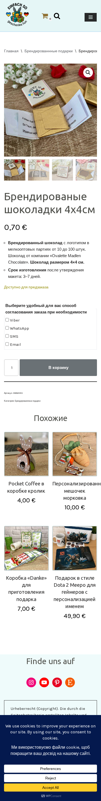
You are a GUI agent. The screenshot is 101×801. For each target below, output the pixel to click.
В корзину (58, 367)
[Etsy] (70, 682)
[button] (88, 72)
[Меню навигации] (90, 17)
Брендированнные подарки (49, 51)
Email (15, 344)
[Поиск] (57, 15)
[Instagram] (31, 682)
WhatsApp (19, 328)
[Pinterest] (57, 682)
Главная (11, 51)
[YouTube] (44, 682)
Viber (14, 320)
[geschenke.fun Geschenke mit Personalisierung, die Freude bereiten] (17, 14)
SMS (13, 336)
